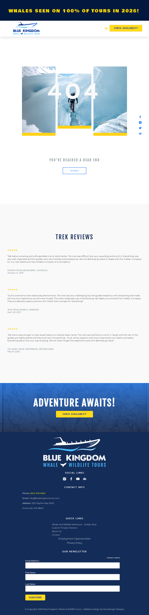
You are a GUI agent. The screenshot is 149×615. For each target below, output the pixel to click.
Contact (56, 534)
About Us (56, 531)
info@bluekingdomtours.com (44, 498)
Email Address (32, 560)
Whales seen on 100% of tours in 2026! (74, 11)
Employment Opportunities (74, 538)
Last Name (30, 584)
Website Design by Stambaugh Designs (104, 609)
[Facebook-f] (71, 478)
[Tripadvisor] (84, 478)
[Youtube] (77, 478)
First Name (30, 573)
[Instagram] (64, 478)
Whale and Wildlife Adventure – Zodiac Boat (74, 524)
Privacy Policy (74, 543)
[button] (106, 28)
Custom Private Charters (64, 527)
